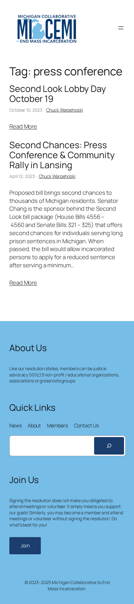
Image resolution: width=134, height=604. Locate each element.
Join (25, 545)
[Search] (109, 446)
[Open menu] (121, 28)
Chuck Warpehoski (64, 110)
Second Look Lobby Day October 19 (57, 94)
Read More (23, 126)
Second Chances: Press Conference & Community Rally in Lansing (62, 155)
